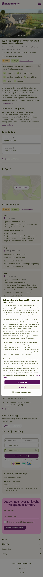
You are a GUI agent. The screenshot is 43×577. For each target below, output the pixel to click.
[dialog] (21, 346)
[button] (21, 392)
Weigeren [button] (22, 387)
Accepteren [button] (22, 382)
